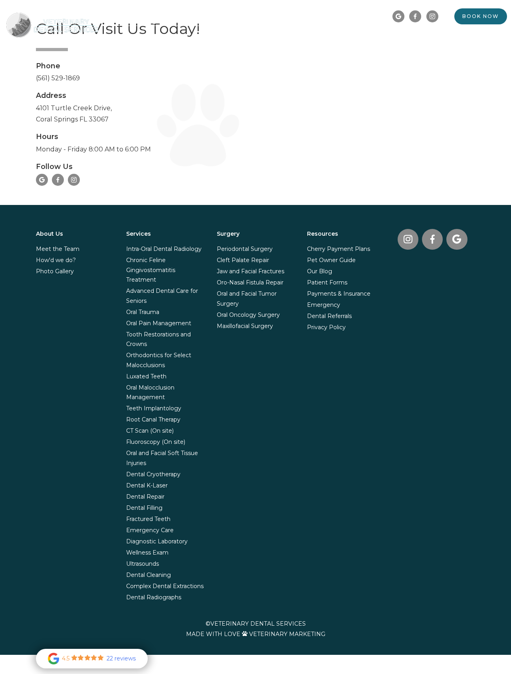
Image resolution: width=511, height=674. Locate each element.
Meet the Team (57, 249)
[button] (294, 38)
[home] (52, 25)
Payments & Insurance (338, 293)
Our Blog (319, 271)
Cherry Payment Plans (338, 249)
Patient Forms (327, 282)
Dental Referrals (449, 37)
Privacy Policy (326, 327)
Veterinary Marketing (287, 634)
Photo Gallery (55, 271)
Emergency (323, 304)
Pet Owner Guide (331, 260)
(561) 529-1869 (58, 78)
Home (262, 37)
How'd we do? (56, 260)
